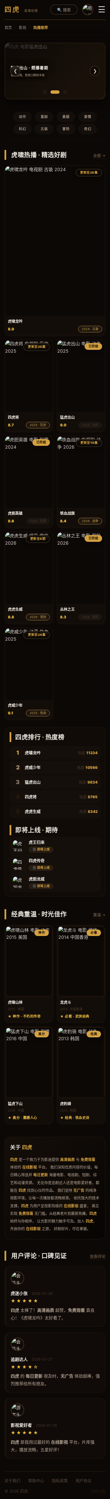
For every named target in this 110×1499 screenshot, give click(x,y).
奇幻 (87, 129)
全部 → (99, 155)
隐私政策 (60, 1480)
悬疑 (65, 117)
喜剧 (44, 117)
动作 (22, 117)
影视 (22, 27)
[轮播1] (45, 92)
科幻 (22, 129)
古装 (44, 129)
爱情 (87, 117)
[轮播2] (55, 92)
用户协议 (83, 1480)
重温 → (99, 914)
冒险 (65, 129)
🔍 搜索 (64, 9)
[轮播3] (65, 92)
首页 (8, 27)
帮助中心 (36, 1480)
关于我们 (12, 1480)
